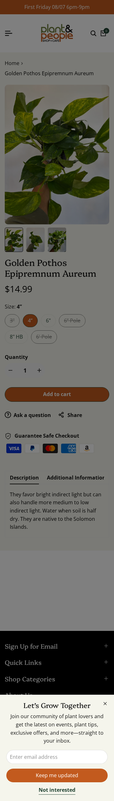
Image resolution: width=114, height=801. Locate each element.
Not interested (57, 790)
